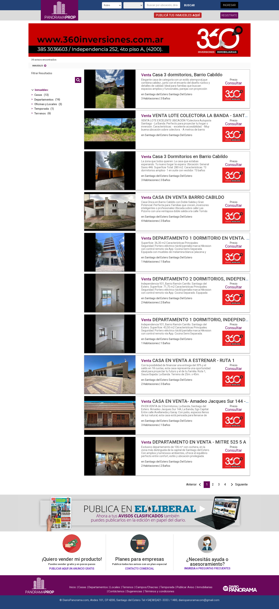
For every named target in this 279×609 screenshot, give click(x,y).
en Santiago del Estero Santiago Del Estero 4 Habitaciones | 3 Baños (176, 212)
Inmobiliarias (204, 587)
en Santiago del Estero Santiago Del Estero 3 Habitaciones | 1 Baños (176, 416)
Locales (115, 587)
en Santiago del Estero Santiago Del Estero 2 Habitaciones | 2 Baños (176, 293)
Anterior (191, 484)
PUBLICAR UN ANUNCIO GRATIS (71, 568)
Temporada (167, 587)
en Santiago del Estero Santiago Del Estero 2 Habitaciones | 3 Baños (175, 375)
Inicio (72, 587)
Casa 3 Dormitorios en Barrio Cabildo (184, 156)
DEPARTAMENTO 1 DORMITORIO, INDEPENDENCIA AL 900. (208, 319)
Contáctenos (116, 591)
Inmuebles (37, 66)
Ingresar (229, 5)
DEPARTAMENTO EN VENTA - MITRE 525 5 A (193, 442)
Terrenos (127, 587)
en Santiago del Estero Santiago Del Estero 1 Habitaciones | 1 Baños (176, 252)
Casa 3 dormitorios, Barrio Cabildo (181, 74)
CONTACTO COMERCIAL (139, 568)
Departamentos (98, 587)
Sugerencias (134, 591)
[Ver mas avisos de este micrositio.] (233, 93)
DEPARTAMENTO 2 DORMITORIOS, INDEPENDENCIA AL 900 (209, 279)
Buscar (189, 5)
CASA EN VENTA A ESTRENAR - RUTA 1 (188, 360)
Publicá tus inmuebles (178, 15)
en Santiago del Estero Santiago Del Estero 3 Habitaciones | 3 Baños (176, 89)
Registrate (229, 15)
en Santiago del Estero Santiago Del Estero (176, 128)
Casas (82, 587)
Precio (233, 79)
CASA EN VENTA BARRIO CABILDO (182, 197)
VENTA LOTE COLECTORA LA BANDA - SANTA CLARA (202, 115)
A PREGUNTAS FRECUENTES (207, 568)
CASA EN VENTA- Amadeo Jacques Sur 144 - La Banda (203, 401)
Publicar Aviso (185, 587)
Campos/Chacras (147, 587)
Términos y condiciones (159, 591)
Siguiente (241, 484)
